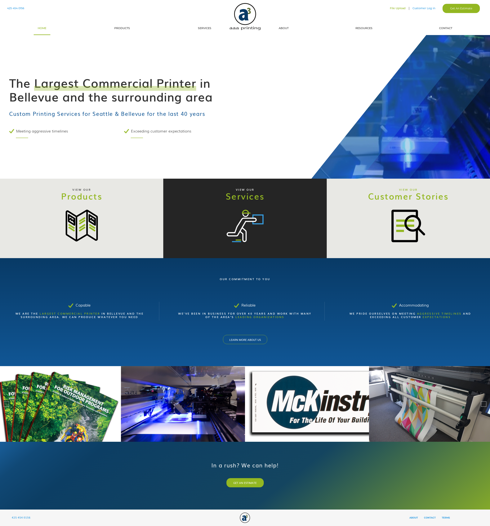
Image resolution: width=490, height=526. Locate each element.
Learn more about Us (245, 340)
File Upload (398, 8)
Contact (445, 28)
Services (204, 28)
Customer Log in (423, 8)
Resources (363, 28)
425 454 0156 (15, 8)
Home (42, 28)
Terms (446, 517)
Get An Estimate (461, 8)
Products (122, 28)
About (284, 28)
